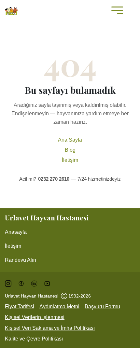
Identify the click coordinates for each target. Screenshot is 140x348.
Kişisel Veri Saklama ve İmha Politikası (50, 328)
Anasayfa (16, 232)
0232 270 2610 (53, 179)
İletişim (70, 160)
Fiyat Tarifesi (19, 306)
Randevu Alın (20, 260)
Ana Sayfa (70, 140)
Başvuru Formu (102, 306)
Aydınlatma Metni (59, 306)
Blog (70, 150)
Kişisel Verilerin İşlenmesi (34, 317)
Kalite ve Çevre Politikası (34, 338)
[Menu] (115, 11)
